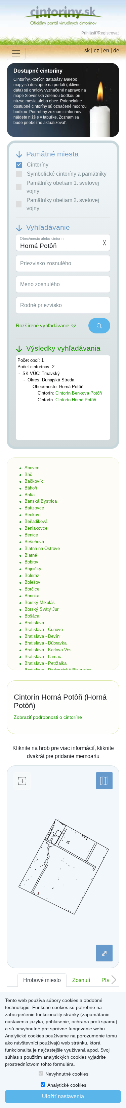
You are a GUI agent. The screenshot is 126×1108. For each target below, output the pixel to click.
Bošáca (32, 616)
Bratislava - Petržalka (46, 663)
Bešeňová (34, 541)
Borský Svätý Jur (41, 609)
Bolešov (32, 582)
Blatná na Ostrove (42, 548)
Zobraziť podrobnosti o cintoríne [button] (48, 717)
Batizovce (34, 507)
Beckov (32, 514)
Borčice (32, 588)
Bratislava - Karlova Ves (48, 649)
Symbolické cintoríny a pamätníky (67, 174)
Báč (28, 474)
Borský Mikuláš (40, 602)
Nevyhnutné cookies (66, 1074)
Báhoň (31, 487)
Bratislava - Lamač (43, 656)
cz (96, 50)
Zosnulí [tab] (81, 980)
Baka (30, 494)
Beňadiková (36, 521)
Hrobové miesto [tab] (42, 980)
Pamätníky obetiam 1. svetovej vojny (63, 187)
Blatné (31, 555)
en (106, 50)
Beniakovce (36, 528)
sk (87, 50)
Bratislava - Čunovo (44, 629)
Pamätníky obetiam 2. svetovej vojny (63, 204)
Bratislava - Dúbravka (46, 643)
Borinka (32, 595)
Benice (31, 534)
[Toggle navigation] (16, 53)
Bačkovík (34, 481)
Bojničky (33, 568)
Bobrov (31, 561)
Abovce (32, 467)
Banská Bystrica (41, 501)
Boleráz (32, 575)
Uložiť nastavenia (63, 1096)
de (116, 50)
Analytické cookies (66, 1085)
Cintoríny (37, 165)
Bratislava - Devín (42, 636)
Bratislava (34, 622)
